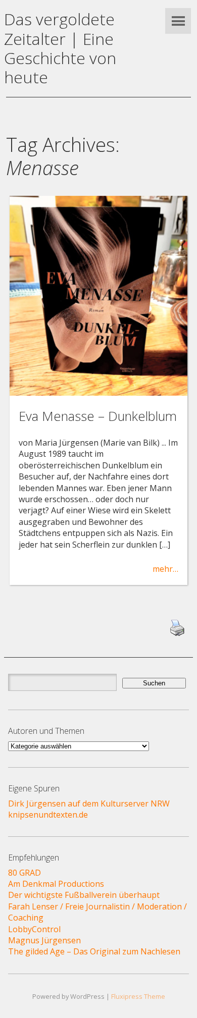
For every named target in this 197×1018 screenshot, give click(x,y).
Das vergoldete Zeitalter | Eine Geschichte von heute (60, 48)
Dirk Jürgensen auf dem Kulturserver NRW (89, 803)
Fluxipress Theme (138, 996)
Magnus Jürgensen (44, 940)
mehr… (165, 568)
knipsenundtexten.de (48, 814)
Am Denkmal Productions (56, 883)
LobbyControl (34, 929)
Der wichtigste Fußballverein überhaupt (84, 894)
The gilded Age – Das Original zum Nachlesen (94, 951)
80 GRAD (24, 872)
